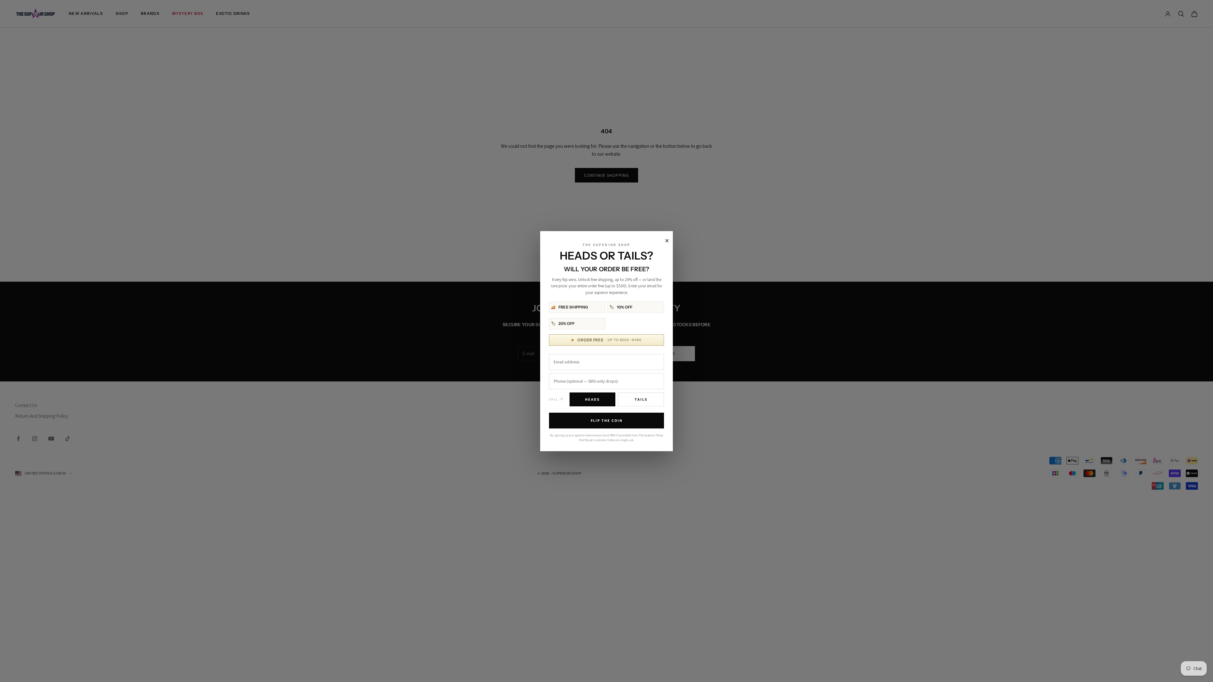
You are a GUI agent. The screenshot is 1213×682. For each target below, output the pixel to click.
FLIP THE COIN (607, 420)
